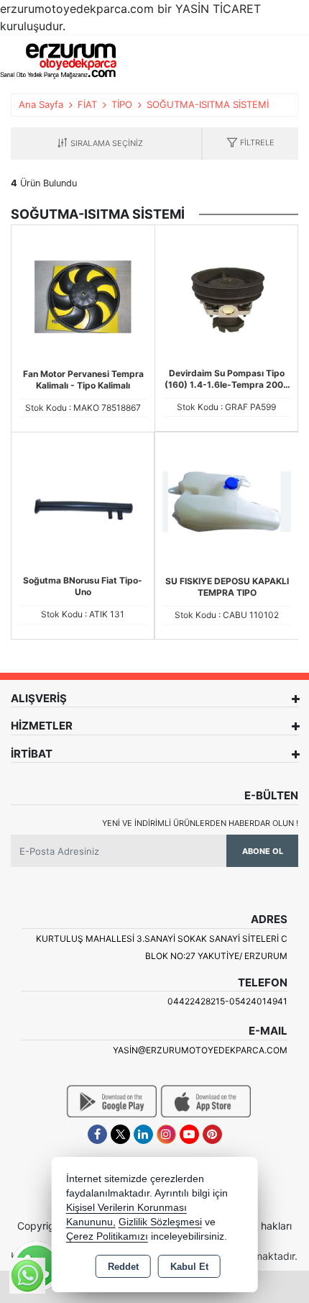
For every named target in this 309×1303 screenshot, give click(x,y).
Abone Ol (262, 851)
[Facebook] (97, 1134)
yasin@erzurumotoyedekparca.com (200, 1050)
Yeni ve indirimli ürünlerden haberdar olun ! (200, 823)
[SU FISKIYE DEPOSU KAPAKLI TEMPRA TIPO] (226, 503)
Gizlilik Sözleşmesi (160, 1222)
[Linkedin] (143, 1134)
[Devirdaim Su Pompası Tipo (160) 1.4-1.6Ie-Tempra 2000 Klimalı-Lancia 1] (226, 295)
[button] (250, 143)
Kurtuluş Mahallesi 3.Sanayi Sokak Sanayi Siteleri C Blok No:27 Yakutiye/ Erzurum (161, 947)
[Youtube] (189, 1134)
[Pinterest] (212, 1134)
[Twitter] (120, 1134)
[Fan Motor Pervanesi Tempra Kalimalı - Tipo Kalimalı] (83, 296)
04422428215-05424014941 (227, 1001)
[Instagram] (166, 1134)
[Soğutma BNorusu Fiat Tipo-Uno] (83, 502)
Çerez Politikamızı (107, 1236)
